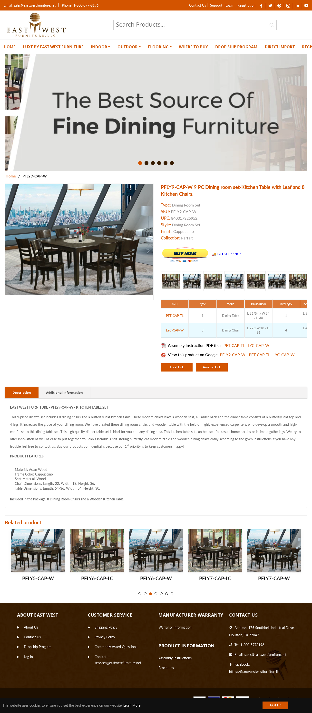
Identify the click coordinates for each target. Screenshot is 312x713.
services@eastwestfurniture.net (118, 663)
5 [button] (165, 163)
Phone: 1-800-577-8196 (80, 5)
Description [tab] (21, 392)
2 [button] (146, 163)
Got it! (275, 705)
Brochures (166, 668)
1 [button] (140, 163)
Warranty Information (175, 627)
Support (216, 5)
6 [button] (172, 163)
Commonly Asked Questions (116, 647)
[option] (156, 112)
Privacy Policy (105, 637)
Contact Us (197, 5)
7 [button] (172, 593)
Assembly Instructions (175, 658)
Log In (28, 657)
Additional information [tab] (64, 392)
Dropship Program (37, 647)
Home (11, 176)
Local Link (177, 367)
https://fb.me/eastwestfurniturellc (254, 672)
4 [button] (159, 163)
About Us (31, 627)
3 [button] (153, 163)
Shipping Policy (106, 627)
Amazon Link (212, 367)
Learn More (131, 705)
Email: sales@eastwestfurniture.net (30, 5)
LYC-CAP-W (258, 345)
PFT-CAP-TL (235, 345)
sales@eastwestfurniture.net (265, 654)
